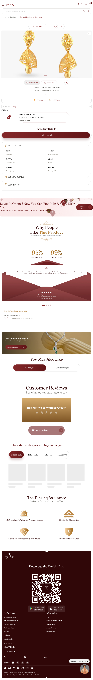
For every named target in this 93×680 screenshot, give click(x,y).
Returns (6, 631)
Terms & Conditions (21, 675)
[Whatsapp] (5, 657)
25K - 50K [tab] (32, 454)
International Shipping (11, 621)
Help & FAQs (50, 624)
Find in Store (82, 207)
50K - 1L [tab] (47, 454)
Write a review (40, 430)
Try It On (39, 27)
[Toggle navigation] (4, 5)
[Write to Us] (25, 657)
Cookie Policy (50, 631)
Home (4, 17)
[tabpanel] (46, 54)
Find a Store (8, 635)
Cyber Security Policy (9, 675)
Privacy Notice (30, 675)
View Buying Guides (12, 347)
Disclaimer (38, 675)
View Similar (33, 83)
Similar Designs (62, 367)
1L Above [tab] (62, 454)
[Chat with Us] (45, 657)
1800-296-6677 (9, 643)
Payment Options (9, 624)
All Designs (29, 367)
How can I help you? (78, 661)
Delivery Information (10, 617)
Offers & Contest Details (54, 621)
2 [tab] (48, 76)
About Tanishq (51, 628)
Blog (47, 617)
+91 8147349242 (9, 651)
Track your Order (9, 628)
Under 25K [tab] (16, 454)
